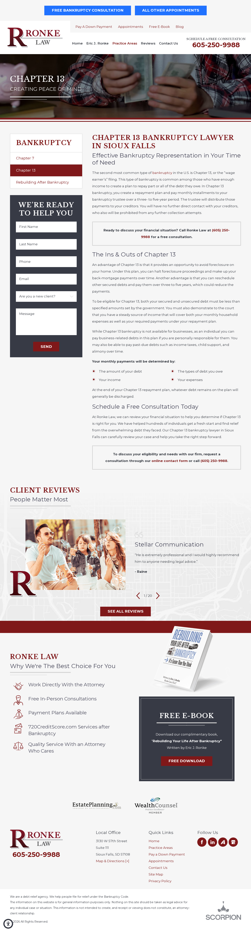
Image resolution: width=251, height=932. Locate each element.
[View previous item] (138, 595)
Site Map (156, 874)
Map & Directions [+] (112, 861)
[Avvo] (222, 842)
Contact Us (168, 43)
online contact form (170, 461)
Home (77, 43)
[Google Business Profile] (233, 842)
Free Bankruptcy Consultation (88, 10)
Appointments (130, 27)
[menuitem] (77, 43)
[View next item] (158, 595)
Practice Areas (124, 43)
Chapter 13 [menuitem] (25, 170)
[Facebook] (201, 842)
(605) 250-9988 (214, 461)
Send (46, 346)
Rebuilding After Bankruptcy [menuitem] (42, 182)
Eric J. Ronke (97, 43)
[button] (8, 924)
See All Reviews (126, 611)
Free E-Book (159, 27)
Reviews (148, 43)
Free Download (186, 761)
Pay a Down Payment (93, 27)
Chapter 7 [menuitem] (25, 158)
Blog (180, 27)
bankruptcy (162, 173)
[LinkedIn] (212, 842)
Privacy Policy (160, 881)
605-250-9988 (216, 45)
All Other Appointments (170, 10)
